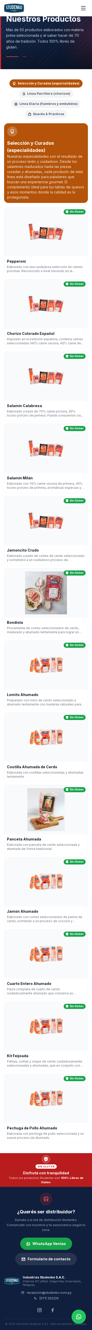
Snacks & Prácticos (48, 114)
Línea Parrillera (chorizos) (48, 93)
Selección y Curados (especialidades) (48, 83)
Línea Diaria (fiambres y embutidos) (48, 104)
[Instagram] (39, 1310)
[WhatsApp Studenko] (79, 1317)
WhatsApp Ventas (49, 1243)
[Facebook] (52, 1310)
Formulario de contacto (49, 1259)
